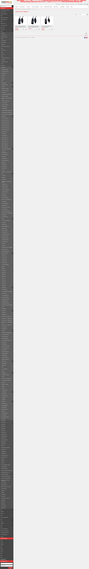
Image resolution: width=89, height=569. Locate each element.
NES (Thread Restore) (4, 534)
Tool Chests (3, 496)
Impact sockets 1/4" (5, 141)
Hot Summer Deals (3, 11)
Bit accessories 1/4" (5, 69)
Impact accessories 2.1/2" (6, 125)
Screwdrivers (4, 287)
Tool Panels (3, 502)
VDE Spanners (4, 414)
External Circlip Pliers (5, 197)
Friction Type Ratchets (5, 264)
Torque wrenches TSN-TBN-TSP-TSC (6, 470)
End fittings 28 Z (3, 453)
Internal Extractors (5, 241)
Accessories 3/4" (4, 260)
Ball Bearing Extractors (5, 226)
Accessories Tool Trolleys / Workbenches (5, 480)
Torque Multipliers (4, 466)
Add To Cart (23, 29)
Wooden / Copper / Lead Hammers (7, 114)
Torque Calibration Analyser (5, 464)
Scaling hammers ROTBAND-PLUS (7, 110)
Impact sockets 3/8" (5, 146)
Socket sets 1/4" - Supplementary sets (7, 322)
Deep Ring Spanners (5, 338)
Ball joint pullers (4, 228)
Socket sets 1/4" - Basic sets (6, 316)
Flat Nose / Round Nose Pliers (6, 199)
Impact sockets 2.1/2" (5, 143)
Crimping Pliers (4, 193)
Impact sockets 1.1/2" (5, 137)
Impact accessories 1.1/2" (6, 120)
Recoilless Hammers (5, 104)
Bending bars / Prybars (5, 374)
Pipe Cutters (4, 162)
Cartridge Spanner (5, 232)
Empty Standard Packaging (5, 447)
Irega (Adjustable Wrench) (5, 532)
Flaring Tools (4, 156)
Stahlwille (2, 511)
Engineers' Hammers (5, 96)
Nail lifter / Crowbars (5, 384)
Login (76, 4)
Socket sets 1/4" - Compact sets (7, 318)
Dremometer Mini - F (4, 436)
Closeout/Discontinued (4, 517)
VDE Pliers (3, 411)
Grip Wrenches (4, 201)
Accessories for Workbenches (6, 478)
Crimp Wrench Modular (5, 189)
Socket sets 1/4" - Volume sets (6, 324)
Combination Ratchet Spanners (7, 332)
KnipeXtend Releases (4, 13)
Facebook (85, 37)
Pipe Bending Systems (5, 160)
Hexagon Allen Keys (5, 301)
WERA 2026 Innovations (4, 17)
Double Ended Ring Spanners (6, 340)
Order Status (72, 4)
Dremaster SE (3, 426)
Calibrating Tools (4, 152)
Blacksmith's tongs (5, 84)
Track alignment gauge (5, 251)
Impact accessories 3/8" (5, 129)
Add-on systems (4, 224)
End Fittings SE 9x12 (4, 457)
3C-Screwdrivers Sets (5, 295)
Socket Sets (4, 310)
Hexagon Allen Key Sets (5, 299)
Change (81, 4)
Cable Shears (4, 179)
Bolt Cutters (3, 177)
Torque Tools (3, 422)
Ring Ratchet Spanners (5, 351)
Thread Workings (4, 368)
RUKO (1, 555)
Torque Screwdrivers (4, 468)
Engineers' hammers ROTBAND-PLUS (7, 98)
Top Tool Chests (3, 505)
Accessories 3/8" (4, 262)
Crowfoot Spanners (5, 336)
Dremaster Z (3, 430)
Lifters (2, 52)
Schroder (2, 536)
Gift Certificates (58, 4)
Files (2, 80)
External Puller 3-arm (5, 237)
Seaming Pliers (4, 166)
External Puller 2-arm (5, 235)
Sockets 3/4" (4, 283)
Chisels (3, 376)
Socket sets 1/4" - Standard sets (7, 320)
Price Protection (56, 1)
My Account (67, 4)
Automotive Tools (4, 34)
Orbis (1, 515)
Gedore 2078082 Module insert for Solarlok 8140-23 (47, 27)
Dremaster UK (3, 428)
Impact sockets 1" (4, 135)
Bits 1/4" (3, 77)
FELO (1, 519)
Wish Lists (63, 4)
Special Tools (4, 361)
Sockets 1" (3, 278)
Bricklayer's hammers (5, 88)
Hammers (3, 86)
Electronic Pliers (4, 195)
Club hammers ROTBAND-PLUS (6, 94)
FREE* (44, 1)
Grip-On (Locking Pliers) (4, 528)
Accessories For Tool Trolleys (5, 476)
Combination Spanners (5, 334)
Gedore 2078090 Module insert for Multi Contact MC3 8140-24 (33, 27)
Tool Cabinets (3, 494)
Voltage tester (4, 308)
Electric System (3, 42)
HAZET (2, 521)
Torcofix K (2, 459)
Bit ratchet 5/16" (4, 73)
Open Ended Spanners (5, 347)
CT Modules (4, 397)
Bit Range (3, 67)
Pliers (3, 173)
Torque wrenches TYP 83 (5, 472)
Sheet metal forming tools (5, 57)
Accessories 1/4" (4, 258)
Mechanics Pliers (4, 205)
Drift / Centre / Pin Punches (6, 380)
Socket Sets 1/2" (4, 314)
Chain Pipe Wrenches (5, 154)
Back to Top (86, 35)
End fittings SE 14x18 (4, 455)
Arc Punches (4, 150)
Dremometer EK (3, 432)
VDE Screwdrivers (4, 413)
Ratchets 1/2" (4, 270)
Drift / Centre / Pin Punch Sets (6, 378)
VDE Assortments (4, 409)
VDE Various (4, 418)
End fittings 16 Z (3, 449)
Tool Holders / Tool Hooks (5, 498)
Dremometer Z (3, 443)
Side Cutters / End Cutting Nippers (7, 212)
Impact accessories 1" (5, 118)
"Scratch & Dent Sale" (4, 25)
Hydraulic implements (5, 239)
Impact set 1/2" (4, 133)
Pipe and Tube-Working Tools (6, 148)
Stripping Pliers (4, 214)
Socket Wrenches (4, 355)
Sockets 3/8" (4, 285)
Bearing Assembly (4, 230)
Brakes (2, 38)
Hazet (1, 540)
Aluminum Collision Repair (5, 530)
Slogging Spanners (5, 353)
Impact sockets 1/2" (5, 139)
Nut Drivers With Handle (5, 345)
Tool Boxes (3, 490)
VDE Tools (3, 401)
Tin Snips (3, 169)
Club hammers (4, 92)
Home (16, 9)
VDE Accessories (4, 403)
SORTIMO (2, 492)
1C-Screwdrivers (4, 289)
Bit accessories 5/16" (5, 71)
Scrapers (3, 386)
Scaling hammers (4, 108)
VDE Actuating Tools (5, 405)
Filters (2, 48)
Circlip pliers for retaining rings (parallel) (6, 182)
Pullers (3, 218)
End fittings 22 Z (3, 451)
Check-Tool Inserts (5, 395)
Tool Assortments (4, 390)
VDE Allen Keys (4, 407)
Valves (2, 63)
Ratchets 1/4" (4, 272)
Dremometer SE (3, 437)
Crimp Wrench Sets (5, 191)
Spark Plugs (3, 59)
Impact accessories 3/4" (5, 127)
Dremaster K (3, 424)
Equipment (3, 44)
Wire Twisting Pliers (5, 216)
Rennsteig (2, 523)
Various (3, 306)
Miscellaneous (3, 420)
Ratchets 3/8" (4, 276)
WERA (1, 15)
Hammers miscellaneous (6, 100)
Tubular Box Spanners (5, 359)
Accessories (4, 175)
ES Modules (4, 399)
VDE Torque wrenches (5, 416)
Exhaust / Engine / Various (5, 46)
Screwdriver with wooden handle (7, 304)
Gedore (2, 31)
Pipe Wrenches (4, 164)
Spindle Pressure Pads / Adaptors (7, 247)
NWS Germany (3, 29)
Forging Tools (4, 82)
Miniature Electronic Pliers (6, 207)
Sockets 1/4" (4, 281)
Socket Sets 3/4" (4, 326)
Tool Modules (4, 391)
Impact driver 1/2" (4, 131)
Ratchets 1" (3, 268)
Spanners (3, 330)
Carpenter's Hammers (5, 90)
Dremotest (3, 445)
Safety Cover (4, 243)
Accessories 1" (4, 255)
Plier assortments (4, 209)
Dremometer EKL (3, 434)
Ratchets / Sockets (5, 253)
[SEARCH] (12, 6)
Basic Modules (4, 393)
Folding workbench (4, 484)
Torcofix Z (2, 462)
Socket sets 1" (4, 312)
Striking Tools (4, 372)
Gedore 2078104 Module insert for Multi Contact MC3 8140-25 (20, 27)
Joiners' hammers (4, 102)
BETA (1, 509)
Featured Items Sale (4, 19)
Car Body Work (3, 40)
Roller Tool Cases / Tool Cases (6, 486)
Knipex (2, 21)
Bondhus (2, 513)
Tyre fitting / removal (4, 61)
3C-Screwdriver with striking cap (7, 291)
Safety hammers (4, 106)
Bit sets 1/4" (4, 75)
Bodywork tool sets (4, 36)
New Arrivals (3, 27)
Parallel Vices (4, 365)
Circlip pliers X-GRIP (5, 186)
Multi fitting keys (4, 344)
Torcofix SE (3, 460)
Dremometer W (3, 441)
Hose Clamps (3, 50)
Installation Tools (4, 158)
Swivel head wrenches (5, 357)
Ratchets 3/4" (4, 274)
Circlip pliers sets (4, 184)
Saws (3, 367)
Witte (1, 525)
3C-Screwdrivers (4, 293)
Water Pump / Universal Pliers (6, 171)
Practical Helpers (4, 349)
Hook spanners (4, 342)
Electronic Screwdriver (5, 297)
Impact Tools (4, 116)
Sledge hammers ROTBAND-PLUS (7, 112)
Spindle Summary (4, 249)
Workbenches (3, 507)
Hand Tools (3, 65)
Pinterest (86, 37)
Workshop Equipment (4, 474)
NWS (1, 553)
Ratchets (3, 266)
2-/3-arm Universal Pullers (6, 220)
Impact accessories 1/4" (5, 123)
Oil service (2, 54)
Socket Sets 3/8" (4, 328)
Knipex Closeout (3, 23)
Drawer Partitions (4, 482)
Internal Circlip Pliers (5, 203)
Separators (3, 245)
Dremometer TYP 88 (4, 439)
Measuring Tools (4, 363)
